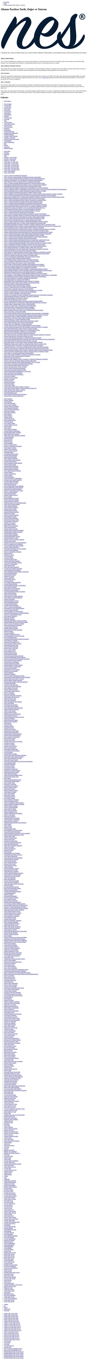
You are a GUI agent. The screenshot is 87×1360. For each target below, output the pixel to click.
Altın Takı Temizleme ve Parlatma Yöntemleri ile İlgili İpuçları (20, 278)
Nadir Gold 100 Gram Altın (11, 1321)
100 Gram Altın (8, 127)
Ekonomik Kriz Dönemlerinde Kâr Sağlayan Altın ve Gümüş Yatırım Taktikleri (25, 184)
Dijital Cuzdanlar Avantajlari (11, 1001)
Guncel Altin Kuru (9, 1009)
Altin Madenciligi (9, 1060)
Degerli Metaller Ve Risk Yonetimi (13, 665)
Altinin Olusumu (8, 867)
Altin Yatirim (7, 723)
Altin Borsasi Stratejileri (10, 1082)
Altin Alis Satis (8, 1214)
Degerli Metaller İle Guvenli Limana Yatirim (16, 622)
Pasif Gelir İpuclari (9, 1044)
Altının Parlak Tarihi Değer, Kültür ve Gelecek (16, 386)
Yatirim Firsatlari (8, 631)
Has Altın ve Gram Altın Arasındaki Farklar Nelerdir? (18, 364)
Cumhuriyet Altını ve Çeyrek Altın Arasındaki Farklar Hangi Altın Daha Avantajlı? (26, 347)
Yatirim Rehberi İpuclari (10, 510)
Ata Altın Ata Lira (9, 1345)
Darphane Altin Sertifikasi (11, 1119)
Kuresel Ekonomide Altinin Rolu (13, 952)
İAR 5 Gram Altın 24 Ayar (11, 1333)
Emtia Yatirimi (8, 936)
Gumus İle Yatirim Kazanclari (12, 948)
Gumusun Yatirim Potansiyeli (12, 634)
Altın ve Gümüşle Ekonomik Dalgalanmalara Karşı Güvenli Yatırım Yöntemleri (25, 204)
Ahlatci (6, 1304)
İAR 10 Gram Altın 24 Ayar (11, 1335)
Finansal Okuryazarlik (10, 464)
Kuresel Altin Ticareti (10, 864)
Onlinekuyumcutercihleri (10, 890)
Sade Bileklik (7, 1231)
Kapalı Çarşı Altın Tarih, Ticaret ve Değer (15, 367)
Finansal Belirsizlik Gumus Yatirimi (13, 487)
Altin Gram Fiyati (9, 1209)
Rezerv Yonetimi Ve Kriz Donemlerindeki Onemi (17, 972)
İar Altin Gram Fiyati (9, 1193)
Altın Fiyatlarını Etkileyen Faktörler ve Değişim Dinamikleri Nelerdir (22, 337)
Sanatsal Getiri (8, 827)
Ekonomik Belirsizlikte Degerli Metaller (14, 657)
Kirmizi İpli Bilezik (9, 1240)
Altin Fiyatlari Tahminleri (11, 983)
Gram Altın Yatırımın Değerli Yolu (13, 391)
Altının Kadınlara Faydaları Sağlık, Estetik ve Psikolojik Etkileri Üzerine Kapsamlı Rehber (28, 350)
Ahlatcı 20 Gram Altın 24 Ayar (12, 1327)
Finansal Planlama (9, 477)
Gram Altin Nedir (9, 1139)
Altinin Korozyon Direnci (11, 821)
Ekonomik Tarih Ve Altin (11, 870)
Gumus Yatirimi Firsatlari (11, 627)
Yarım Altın (7, 113)
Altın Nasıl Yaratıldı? (9, 376)
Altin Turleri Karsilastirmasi (11, 1038)
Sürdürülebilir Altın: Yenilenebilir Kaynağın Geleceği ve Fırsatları (21, 281)
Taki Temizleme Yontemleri (11, 799)
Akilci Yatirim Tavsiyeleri (11, 688)
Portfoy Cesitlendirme (10, 473)
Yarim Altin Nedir (9, 1165)
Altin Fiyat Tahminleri (10, 1021)
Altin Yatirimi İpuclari (10, 1024)
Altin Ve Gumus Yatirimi (10, 492)
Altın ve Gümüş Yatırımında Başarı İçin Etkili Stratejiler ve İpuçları (22, 210)
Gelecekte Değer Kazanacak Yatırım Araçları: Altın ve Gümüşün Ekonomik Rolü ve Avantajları (29, 229)
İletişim (6, 145)
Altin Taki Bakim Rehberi (11, 844)
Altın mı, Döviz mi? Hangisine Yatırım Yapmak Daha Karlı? (20, 360)
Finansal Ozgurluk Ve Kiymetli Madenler (15, 542)
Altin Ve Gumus (8, 1135)
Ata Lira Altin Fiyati (9, 1203)
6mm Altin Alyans (9, 1258)
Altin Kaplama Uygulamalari (12, 819)
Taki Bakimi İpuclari (9, 796)
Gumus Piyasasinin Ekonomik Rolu (13, 656)
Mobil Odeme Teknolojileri (11, 1008)
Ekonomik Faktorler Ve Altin (12, 1073)
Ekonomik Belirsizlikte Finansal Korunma (15, 620)
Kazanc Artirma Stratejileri (11, 934)
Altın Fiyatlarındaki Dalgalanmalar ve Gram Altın (17, 371)
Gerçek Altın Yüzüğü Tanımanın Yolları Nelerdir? (17, 258)
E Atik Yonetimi (8, 752)
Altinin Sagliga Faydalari (11, 806)
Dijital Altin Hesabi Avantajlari (12, 926)
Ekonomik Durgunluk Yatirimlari (13, 625)
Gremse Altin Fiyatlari (10, 1217)
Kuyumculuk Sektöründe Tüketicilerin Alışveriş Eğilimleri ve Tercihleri (23, 290)
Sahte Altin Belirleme (10, 879)
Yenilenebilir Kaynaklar (10, 754)
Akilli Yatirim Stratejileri (10, 773)
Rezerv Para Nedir (9, 975)
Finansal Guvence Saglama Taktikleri (14, 539)
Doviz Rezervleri (8, 981)
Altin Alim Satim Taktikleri (11, 1079)
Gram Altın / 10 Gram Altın (11, 165)
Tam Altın (6, 119)
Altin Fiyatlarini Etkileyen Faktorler (13, 873)
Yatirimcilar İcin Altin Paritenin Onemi (14, 959)
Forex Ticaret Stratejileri (10, 968)
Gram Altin (7, 1125)
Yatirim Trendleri (8, 894)
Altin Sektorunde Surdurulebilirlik (13, 858)
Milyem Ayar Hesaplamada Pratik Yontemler (16, 908)
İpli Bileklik (7, 1225)
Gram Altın (7, 110)
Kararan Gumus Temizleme (11, 406)
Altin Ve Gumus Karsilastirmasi (12, 607)
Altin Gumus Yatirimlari (10, 616)
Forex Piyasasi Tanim (10, 963)
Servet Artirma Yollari (10, 649)
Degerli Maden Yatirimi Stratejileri (13, 532)
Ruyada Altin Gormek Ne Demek (13, 741)
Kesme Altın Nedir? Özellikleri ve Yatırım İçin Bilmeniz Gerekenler (22, 354)
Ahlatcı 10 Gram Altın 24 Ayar (12, 1325)
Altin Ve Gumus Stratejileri (11, 515)
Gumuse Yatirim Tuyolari (11, 529)
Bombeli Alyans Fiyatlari (11, 1265)
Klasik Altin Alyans (9, 1254)
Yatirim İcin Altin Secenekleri (12, 1020)
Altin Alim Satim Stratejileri (11, 567)
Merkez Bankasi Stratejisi (11, 790)
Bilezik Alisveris (8, 1242)
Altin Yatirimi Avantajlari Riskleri (13, 597)
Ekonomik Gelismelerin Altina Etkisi (14, 988)
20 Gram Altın (8, 122)
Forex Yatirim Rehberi (10, 966)
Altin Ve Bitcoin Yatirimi (10, 1128)
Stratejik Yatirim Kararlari (11, 628)
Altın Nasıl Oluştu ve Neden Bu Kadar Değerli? (17, 284)
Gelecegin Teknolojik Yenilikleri (12, 695)
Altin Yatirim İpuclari (9, 579)
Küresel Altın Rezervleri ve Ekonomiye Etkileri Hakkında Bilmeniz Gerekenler (25, 302)
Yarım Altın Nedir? (9, 383)
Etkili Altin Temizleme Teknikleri (13, 845)
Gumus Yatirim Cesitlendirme (12, 431)
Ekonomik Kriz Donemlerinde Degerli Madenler (17, 677)
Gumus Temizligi (8, 400)
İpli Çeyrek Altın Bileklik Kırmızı (13, 1348)
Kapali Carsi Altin (9, 1130)
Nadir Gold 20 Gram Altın (11, 1318)
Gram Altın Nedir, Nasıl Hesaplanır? (14, 374)
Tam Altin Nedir (8, 1156)
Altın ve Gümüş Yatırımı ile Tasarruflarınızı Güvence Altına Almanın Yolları (24, 217)
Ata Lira (6, 1148)
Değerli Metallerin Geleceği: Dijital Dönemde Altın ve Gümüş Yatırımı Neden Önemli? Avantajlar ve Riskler (33, 194)
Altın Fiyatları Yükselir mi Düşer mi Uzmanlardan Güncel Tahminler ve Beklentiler (26, 313)
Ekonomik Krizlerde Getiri (11, 776)
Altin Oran (7, 1144)
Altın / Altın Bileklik (9, 171)
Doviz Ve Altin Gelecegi (10, 451)
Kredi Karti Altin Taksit (10, 1118)
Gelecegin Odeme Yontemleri (12, 1003)
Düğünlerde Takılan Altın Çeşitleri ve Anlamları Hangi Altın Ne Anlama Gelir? (25, 344)
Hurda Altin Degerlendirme (11, 1011)
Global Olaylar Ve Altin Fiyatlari (13, 1075)
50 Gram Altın (8, 125)
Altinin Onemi (8, 1067)
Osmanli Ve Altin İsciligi (10, 841)
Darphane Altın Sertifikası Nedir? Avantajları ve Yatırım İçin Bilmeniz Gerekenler (26, 359)
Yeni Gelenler (7, 104)
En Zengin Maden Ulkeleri (11, 1058)
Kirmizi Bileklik (8, 1228)
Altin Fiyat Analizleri (9, 1023)
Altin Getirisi (7, 428)
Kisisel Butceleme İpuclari (11, 469)
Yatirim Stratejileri (9, 437)
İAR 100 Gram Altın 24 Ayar (12, 1339)
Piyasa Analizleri (8, 1064)
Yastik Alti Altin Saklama (11, 1096)
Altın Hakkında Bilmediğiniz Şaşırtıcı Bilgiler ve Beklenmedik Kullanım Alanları (26, 269)
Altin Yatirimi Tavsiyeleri (11, 1017)
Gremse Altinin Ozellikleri (11, 1161)
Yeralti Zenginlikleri (9, 718)
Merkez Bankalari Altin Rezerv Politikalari (15, 940)
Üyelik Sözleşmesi (9, 131)
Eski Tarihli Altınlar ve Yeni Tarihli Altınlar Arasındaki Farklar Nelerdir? (23, 342)
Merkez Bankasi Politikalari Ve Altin (14, 835)
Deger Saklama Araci (10, 651)
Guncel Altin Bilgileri (10, 1030)
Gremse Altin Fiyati (9, 1162)
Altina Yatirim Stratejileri (10, 458)
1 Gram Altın (7, 105)
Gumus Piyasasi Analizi (10, 559)
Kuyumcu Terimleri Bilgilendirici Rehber (15, 907)
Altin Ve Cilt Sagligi (9, 815)
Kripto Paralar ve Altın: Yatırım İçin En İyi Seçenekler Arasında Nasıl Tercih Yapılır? (26, 253)
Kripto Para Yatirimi (9, 513)
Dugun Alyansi (8, 1269)
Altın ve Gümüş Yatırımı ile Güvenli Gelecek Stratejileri (19, 212)
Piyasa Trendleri (8, 443)
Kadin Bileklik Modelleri (11, 1235)
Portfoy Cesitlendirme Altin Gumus (13, 490)
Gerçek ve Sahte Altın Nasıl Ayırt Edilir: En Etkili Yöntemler (20, 287)
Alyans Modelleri (8, 1260)
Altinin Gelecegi (8, 1171)
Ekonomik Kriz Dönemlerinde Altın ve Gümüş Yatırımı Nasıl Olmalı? (22, 220)
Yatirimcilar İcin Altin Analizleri (12, 954)
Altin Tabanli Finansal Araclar (12, 911)
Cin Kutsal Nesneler (9, 767)
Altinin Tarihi (7, 1173)
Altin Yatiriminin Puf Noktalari (12, 570)
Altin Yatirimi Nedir (9, 565)
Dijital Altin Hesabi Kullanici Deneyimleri (15, 931)
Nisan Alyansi (8, 1271)
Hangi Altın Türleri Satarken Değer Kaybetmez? (17, 356)
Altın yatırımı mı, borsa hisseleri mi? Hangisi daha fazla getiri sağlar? (22, 177)
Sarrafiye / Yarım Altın (10, 159)
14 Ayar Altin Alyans (9, 1278)
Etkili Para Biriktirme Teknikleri (12, 920)
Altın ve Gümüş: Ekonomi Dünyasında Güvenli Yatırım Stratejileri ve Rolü (24, 218)
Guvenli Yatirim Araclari (10, 425)
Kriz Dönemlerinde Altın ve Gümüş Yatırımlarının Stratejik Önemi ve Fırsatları (25, 191)
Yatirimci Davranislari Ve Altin (12, 1078)
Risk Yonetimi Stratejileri (10, 1049)
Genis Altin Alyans (9, 1301)
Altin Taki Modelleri (9, 1243)
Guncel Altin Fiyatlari (10, 1211)
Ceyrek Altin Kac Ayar (10, 1170)
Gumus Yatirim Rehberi (10, 668)
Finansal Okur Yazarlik (10, 509)
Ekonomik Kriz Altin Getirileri (12, 460)
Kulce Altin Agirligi (9, 1026)
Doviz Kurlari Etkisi (9, 783)
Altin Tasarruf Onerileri (10, 594)
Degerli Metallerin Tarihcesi (11, 868)
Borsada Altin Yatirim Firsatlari (12, 1040)
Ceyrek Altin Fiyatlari (10, 1194)
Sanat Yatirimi (8, 825)
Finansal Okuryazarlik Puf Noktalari (14, 530)
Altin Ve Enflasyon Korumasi (12, 914)
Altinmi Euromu (8, 1122)
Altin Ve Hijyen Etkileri (10, 810)
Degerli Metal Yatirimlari (10, 455)
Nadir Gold (7, 1309)
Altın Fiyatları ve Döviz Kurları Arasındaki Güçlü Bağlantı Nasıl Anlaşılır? (24, 264)
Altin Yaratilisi (8, 1142)
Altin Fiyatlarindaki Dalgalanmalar (13, 1076)
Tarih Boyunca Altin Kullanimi (12, 714)
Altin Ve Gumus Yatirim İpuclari (12, 614)
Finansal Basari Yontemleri (11, 732)
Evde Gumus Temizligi (10, 405)
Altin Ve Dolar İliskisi (10, 960)
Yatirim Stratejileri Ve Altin (11, 951)
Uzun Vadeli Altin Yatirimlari (12, 955)
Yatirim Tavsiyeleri (9, 576)
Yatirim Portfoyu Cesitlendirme (12, 666)
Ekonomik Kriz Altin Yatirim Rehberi (14, 608)
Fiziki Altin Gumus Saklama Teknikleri (14, 435)
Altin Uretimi (7, 1070)
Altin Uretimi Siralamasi (10, 862)
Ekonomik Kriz (8, 553)
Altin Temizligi (8, 399)
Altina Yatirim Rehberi (10, 593)
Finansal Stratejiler (9, 578)
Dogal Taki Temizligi (9, 412)
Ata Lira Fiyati (8, 1208)
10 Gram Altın (8, 117)
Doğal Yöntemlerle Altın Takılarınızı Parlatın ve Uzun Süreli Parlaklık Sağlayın (25, 246)
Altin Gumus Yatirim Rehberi (12, 691)
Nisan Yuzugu (8, 1280)
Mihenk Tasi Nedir (9, 1150)
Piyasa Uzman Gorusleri (10, 985)
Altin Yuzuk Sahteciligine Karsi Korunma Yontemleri (18, 761)
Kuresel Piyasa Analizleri (11, 671)
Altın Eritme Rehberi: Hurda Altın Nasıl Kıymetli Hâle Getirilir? (21, 321)
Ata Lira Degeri (8, 1205)
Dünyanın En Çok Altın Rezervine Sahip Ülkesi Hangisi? (19, 333)
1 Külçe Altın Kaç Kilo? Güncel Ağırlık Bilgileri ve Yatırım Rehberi (22, 325)
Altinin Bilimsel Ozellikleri (11, 871)
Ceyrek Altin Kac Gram (10, 1104)
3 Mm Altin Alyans (9, 1291)
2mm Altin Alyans (9, 1274)
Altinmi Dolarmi (8, 1121)
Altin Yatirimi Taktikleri (10, 587)
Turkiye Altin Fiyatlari (10, 1213)
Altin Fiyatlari (8, 1138)
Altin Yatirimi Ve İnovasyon (11, 697)
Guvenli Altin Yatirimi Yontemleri (13, 568)
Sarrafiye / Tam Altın (9, 160)
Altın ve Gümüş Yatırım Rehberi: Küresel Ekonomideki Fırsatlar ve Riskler (24, 235)
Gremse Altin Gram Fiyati (11, 1219)
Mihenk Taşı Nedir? (9, 379)
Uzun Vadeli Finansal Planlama (12, 470)
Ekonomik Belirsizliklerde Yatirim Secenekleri (16, 639)
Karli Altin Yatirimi (9, 1032)
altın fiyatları (46, 77)
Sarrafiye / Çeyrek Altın (10, 157)
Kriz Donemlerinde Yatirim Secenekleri (14, 591)
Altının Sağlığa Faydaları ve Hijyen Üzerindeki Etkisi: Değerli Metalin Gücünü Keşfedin (28, 270)
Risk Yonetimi (8, 851)
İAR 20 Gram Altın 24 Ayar (11, 1336)
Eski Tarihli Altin (8, 1092)
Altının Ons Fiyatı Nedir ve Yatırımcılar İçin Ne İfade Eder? (20, 305)
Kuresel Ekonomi (9, 1000)
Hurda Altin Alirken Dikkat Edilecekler (14, 1086)
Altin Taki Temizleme (10, 700)
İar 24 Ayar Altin (8, 1191)
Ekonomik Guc (8, 440)
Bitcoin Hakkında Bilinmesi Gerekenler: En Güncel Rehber (20, 331)
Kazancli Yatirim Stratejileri (11, 512)
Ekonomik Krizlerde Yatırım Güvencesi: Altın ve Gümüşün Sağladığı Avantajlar (25, 206)
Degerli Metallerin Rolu (10, 637)
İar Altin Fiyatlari (8, 1190)
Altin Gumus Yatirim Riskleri (12, 504)
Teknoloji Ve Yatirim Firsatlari (12, 770)
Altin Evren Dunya (9, 1145)
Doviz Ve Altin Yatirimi (10, 444)
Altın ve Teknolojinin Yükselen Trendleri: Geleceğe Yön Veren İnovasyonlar (24, 244)
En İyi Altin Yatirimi (9, 1035)
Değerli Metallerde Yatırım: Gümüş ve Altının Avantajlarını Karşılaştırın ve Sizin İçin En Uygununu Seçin (32, 226)
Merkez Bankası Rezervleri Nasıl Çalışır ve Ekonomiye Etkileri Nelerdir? (23, 310)
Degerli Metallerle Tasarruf (11, 600)
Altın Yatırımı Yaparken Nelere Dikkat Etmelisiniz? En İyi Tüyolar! (22, 362)
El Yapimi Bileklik (9, 1232)
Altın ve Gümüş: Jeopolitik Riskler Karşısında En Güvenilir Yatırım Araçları (24, 183)
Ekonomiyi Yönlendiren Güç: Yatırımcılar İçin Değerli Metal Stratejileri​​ (23, 180)
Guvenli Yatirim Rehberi (10, 584)
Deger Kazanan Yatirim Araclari (12, 643)
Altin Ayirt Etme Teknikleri (11, 882)
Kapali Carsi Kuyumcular (11, 1131)
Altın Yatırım (7, 101)
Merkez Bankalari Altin (10, 787)
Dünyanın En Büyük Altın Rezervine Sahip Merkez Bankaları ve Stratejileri (24, 266)
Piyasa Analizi (8, 496)
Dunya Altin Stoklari (9, 1056)
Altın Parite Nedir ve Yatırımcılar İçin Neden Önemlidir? (19, 307)
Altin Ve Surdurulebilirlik (11, 807)
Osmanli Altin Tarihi (9, 836)
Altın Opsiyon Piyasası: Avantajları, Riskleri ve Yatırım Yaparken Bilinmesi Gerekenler (27, 334)
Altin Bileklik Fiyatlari (10, 1229)
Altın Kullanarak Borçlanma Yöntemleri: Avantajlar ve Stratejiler (21, 296)
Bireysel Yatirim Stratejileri (11, 467)
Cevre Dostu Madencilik (10, 856)
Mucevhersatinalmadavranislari (12, 888)
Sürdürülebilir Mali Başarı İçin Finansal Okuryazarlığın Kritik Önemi (22, 186)
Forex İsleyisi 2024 (9, 965)
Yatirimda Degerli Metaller (11, 590)
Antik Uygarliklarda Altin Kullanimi (14, 802)
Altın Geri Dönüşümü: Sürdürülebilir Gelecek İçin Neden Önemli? (22, 256)
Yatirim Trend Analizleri (10, 449)
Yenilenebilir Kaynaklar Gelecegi (13, 854)
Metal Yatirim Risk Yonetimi (11, 434)
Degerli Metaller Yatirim (10, 654)
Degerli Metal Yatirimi (10, 574)
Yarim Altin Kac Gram (10, 1105)
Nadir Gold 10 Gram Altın (11, 1316)
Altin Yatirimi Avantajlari (10, 640)
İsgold (5, 1307)
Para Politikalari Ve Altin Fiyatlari (13, 830)
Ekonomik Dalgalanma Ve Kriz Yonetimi (15, 548)
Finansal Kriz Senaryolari (11, 900)
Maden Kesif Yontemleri (10, 721)
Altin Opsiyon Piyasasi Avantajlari (13, 1061)
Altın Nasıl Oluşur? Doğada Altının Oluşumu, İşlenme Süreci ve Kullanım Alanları (26, 351)
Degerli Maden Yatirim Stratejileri (13, 680)
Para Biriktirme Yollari (10, 917)
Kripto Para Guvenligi (10, 1004)
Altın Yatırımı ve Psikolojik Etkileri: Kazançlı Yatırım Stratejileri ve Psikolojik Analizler (27, 252)
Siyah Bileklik (8, 1248)
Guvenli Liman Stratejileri (11, 685)
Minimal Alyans (8, 1288)
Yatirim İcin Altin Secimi (10, 1027)
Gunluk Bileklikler (9, 1245)
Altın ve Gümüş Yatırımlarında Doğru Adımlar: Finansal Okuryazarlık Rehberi (25, 200)
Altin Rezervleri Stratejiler (11, 786)
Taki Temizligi (8, 402)
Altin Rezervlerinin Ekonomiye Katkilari (15, 971)
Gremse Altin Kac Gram (10, 1110)
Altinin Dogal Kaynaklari (11, 720)
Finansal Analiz (8, 441)
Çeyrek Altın (7, 107)
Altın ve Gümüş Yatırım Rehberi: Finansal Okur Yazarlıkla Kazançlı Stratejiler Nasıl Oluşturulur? (30, 195)
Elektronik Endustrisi (9, 816)
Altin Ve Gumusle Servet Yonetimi (13, 544)
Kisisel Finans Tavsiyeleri (11, 648)
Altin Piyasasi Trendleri (10, 991)
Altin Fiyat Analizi (9, 847)
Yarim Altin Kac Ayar (10, 1167)
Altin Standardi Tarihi (10, 828)
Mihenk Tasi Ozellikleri (10, 1151)
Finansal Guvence (9, 726)
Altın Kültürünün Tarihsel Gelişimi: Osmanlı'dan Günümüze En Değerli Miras (25, 276)
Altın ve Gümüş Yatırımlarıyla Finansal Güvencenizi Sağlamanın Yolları (23, 201)
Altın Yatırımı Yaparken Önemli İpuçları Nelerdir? (17, 285)
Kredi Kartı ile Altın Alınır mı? (12, 357)
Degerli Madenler (9, 672)
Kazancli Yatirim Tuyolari (11, 483)
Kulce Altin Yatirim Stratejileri (12, 1043)
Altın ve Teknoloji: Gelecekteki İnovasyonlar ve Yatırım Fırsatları (21, 261)
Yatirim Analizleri (9, 1037)
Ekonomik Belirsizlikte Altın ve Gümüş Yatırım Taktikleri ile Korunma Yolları (25, 223)
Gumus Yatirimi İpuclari (10, 573)
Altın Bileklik (7, 114)
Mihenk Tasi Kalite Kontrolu (12, 1153)
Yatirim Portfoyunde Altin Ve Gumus (14, 679)
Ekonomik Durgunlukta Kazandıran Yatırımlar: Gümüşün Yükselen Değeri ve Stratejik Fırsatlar (29, 224)
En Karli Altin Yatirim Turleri (12, 1018)
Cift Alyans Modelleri (10, 1266)
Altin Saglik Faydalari (10, 809)
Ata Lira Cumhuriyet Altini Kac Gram (14, 1108)
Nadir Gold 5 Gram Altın (11, 1315)
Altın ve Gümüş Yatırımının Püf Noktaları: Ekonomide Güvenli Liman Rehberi (25, 214)
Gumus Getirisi (8, 475)
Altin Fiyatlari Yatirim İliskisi (12, 781)
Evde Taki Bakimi (9, 703)
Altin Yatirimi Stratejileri (10, 506)
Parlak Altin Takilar (9, 795)
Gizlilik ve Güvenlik (9, 137)
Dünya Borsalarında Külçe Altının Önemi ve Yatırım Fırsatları (20, 328)
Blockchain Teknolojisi (10, 1052)
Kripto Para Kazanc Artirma (11, 519)
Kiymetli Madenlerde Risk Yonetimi (13, 545)
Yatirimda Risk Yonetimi (10, 533)
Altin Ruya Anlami (9, 743)
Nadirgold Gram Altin (10, 1180)
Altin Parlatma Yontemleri (11, 408)
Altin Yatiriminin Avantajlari (11, 916)
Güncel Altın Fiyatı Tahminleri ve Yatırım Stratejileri (18, 324)
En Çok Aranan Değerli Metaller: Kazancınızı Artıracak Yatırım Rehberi (23, 301)
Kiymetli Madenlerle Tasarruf (12, 536)
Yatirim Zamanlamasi (9, 848)
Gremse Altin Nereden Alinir (12, 1222)
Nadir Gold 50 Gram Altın (11, 1319)
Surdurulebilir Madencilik (11, 749)
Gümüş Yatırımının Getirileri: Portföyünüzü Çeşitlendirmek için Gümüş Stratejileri (26, 188)
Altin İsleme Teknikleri (10, 1015)
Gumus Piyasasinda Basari (11, 946)
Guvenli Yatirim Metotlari (11, 518)
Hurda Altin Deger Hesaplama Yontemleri (15, 1090)
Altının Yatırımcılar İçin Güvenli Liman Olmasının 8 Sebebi (20, 250)
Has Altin (6, 1124)
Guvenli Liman (8, 724)
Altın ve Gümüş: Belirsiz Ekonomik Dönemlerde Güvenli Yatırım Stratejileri (24, 241)
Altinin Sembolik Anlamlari (11, 709)
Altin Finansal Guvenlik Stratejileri (13, 596)
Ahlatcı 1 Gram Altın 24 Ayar (12, 1322)
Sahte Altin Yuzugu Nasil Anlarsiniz (13, 757)
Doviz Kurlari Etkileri (10, 493)
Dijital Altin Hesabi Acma (11, 925)
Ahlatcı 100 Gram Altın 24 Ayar (12, 1330)
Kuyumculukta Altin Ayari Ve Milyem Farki (16, 905)
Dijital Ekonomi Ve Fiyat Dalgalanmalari (15, 503)
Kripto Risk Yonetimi (9, 738)
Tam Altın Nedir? (8, 380)
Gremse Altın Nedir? (9, 382)
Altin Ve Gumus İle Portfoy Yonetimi (14, 623)
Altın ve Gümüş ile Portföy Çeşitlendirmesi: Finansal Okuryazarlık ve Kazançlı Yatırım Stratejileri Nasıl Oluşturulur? (35, 189)
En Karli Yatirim (8, 421)
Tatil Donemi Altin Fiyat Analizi (12, 994)
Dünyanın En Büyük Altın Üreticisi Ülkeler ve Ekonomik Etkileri (21, 282)
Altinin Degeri (8, 1174)
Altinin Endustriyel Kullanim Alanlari (14, 804)
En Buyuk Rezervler (9, 789)
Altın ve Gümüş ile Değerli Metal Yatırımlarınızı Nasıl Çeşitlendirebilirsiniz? (24, 178)
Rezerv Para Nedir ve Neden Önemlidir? (15, 311)
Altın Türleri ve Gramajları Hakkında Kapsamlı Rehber (19, 353)
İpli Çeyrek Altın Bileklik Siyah (12, 1350)
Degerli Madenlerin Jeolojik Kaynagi (14, 717)
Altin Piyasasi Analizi (10, 729)
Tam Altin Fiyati (8, 1200)
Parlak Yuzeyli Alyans (10, 1286)
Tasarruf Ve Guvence (9, 522)
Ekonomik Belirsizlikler (10, 457)
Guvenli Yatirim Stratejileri (11, 605)
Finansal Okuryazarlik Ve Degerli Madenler (16, 682)
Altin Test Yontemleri (9, 877)
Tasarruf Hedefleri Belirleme (11, 923)
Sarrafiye (6, 116)
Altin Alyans (7, 1251)
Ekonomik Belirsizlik (9, 683)
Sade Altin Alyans (9, 1283)
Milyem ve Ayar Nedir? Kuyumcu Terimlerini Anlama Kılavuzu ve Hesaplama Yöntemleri (28, 295)
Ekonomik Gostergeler (10, 784)
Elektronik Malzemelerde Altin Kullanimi (15, 822)
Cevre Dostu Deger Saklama (11, 750)
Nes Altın (6, 2)
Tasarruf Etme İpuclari (10, 919)
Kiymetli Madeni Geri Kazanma (12, 1014)
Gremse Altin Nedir (9, 1220)
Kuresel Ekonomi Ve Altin (11, 1041)
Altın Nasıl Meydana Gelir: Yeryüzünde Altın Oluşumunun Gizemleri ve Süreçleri (26, 249)
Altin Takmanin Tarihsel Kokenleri (13, 708)
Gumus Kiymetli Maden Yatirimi (13, 562)
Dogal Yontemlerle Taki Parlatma (13, 701)
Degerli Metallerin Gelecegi (11, 498)
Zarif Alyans (7, 1281)
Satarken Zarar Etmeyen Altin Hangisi (14, 1115)
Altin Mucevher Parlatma (11, 705)
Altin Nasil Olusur (9, 1102)
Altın (5, 121)
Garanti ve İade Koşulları (11, 136)
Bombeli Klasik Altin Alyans (12, 1272)
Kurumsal (6, 128)
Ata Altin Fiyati (8, 1206)
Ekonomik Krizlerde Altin (11, 645)
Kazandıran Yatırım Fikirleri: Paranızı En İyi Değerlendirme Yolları (22, 330)
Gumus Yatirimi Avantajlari (11, 501)
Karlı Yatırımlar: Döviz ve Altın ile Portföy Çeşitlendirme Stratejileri (22, 181)
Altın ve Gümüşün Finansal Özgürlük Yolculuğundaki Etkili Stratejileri (23, 203)
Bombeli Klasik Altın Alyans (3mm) (13, 1354)
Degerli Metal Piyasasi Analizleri (13, 660)
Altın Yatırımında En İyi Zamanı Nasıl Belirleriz (17, 279)
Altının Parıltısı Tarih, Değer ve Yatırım (14, 390)
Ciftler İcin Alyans (9, 1289)
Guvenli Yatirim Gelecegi (11, 689)
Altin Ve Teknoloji (9, 692)
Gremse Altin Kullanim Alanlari (12, 1164)
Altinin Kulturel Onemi (10, 712)
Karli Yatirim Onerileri (10, 447)
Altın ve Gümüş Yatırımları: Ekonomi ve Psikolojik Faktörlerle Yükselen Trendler (26, 221)
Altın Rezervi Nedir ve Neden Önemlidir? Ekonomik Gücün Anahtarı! (23, 316)
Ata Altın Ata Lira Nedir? (11, 377)
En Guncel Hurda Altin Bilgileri (12, 1089)
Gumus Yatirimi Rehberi (10, 604)
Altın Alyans (7, 108)
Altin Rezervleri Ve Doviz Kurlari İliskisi (15, 942)
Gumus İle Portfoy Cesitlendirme (13, 478)
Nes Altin (6, 1310)
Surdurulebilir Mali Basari (11, 466)
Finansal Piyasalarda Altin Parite (12, 962)
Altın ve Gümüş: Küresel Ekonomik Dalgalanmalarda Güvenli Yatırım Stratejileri (25, 237)
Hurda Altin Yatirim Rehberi (11, 1087)
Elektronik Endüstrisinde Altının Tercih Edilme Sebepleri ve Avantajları (23, 272)
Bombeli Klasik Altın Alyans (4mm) (13, 1356)
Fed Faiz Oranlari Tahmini (11, 897)
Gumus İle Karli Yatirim (10, 945)
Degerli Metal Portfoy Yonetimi (12, 432)
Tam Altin (6, 1154)
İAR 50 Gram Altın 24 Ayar (11, 1338)
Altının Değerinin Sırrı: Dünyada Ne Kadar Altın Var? (18, 336)
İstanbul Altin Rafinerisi (10, 1187)
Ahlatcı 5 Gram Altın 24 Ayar (12, 1324)
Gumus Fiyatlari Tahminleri (11, 547)
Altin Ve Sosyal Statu (10, 711)
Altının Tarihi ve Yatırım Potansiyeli (13, 396)
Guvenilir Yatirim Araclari (11, 454)
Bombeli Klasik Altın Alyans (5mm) (13, 1358)
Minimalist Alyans (9, 1294)
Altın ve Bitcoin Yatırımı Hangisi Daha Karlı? (16, 365)
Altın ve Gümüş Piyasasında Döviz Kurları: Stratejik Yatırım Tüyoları (22, 192)
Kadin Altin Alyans (9, 1257)
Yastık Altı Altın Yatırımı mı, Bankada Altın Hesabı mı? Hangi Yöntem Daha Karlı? (26, 348)
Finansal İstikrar (8, 997)
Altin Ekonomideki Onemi (11, 602)
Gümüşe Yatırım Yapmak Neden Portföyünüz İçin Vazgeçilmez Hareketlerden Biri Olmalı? (28, 232)
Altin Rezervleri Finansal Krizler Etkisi (14, 939)
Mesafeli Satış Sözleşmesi (11, 133)
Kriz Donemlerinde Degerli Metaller (14, 486)
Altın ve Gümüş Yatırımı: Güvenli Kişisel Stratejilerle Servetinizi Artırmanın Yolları (26, 230)
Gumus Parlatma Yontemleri (11, 409)
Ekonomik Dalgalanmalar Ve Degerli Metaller (16, 613)
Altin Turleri (7, 1159)
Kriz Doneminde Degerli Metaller (13, 463)
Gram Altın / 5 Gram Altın (11, 163)
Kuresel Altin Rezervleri (10, 1069)
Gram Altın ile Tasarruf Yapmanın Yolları (15, 370)
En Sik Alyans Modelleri (10, 1268)
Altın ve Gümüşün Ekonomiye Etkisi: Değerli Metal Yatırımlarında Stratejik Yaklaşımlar (27, 233)
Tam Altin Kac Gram (9, 1107)
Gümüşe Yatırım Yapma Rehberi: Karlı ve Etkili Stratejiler (19, 304)
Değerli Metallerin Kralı (10, 393)
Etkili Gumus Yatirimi (10, 943)
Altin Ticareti (7, 824)
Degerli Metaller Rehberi (10, 933)
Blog (5, 3)
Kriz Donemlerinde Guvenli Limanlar (14, 636)
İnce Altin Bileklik (9, 1237)
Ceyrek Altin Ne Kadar (10, 1196)
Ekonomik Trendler (9, 617)
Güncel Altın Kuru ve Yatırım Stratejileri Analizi (17, 319)
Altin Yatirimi (7, 414)
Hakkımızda (7, 130)
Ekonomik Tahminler (9, 674)
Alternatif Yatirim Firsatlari (11, 859)
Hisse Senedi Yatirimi (10, 420)
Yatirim (6, 1176)
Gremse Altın (7, 1347)
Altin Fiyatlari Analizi (10, 541)
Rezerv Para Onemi (9, 977)
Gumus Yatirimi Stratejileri (11, 610)
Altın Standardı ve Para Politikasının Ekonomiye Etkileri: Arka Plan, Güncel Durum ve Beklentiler (30, 275)
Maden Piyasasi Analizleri (11, 526)
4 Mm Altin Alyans (9, 1297)
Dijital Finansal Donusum (11, 1006)
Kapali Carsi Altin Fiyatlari (11, 1133)
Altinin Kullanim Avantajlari (11, 818)
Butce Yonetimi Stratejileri (11, 922)
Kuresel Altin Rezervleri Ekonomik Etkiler (15, 937)
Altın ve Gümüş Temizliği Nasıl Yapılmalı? (15, 175)
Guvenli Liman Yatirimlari (11, 550)
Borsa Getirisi (7, 426)
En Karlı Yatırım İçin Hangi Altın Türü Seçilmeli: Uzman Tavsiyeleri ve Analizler (26, 327)
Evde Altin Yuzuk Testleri (11, 760)
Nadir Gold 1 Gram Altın (11, 1313)
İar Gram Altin (8, 1188)
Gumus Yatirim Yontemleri (11, 646)
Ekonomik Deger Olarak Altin (12, 1072)
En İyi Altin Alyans (9, 1261)
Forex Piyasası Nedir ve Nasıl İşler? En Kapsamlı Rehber (19, 308)
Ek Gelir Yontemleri (9, 1047)
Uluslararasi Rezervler (10, 980)
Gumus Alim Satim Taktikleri (12, 561)
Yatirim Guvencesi (9, 555)
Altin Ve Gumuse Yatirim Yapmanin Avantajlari (16, 659)
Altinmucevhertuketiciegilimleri (12, 891)
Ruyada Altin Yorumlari (10, 746)
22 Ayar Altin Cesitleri (10, 1095)
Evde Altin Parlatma (9, 798)
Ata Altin (6, 1147)
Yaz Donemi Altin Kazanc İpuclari (13, 995)
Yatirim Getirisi (8, 417)
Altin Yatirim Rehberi (10, 524)
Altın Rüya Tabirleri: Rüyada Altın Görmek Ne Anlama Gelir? (21, 255)
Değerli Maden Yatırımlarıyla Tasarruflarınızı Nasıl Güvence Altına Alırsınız (24, 198)
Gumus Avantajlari (9, 633)
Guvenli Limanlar (9, 558)
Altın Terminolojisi (9, 142)
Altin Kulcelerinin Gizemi (11, 801)
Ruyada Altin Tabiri (9, 740)
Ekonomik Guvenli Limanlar (12, 669)
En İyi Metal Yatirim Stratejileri (12, 582)
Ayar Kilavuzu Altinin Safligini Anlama (14, 903)
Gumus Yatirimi (8, 472)
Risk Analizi (7, 778)
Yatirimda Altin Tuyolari (10, 1081)
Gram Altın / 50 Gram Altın (11, 168)
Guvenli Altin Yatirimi (10, 1084)
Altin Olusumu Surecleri (10, 715)
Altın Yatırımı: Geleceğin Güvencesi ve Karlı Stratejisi (18, 289)
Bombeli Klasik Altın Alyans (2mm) (13, 1353)
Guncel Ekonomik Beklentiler (12, 832)
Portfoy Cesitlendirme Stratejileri (13, 446)
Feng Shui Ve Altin (9, 766)
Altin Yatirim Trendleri (10, 792)
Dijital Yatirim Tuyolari (10, 516)
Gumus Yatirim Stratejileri (11, 535)
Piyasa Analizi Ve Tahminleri (12, 737)
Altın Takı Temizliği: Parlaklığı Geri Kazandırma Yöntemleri (20, 267)
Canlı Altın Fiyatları (9, 124)
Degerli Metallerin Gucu (10, 812)
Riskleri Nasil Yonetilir (10, 1063)
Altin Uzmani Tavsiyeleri (11, 1034)
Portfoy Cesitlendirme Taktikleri (12, 552)
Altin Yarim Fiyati (9, 1216)
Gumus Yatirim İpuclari (10, 461)
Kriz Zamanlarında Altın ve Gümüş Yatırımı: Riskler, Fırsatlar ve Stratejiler (24, 227)
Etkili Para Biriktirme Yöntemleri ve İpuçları (16, 298)
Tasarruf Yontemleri (9, 599)
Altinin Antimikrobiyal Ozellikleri (13, 813)
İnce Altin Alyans (8, 1275)
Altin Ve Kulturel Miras (10, 838)
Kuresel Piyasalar (8, 850)
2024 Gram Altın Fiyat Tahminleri (13, 373)
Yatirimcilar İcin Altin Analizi (12, 876)
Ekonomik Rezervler (9, 978)
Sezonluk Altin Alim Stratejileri (12, 992)
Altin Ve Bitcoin (8, 1127)
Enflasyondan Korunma (10, 653)
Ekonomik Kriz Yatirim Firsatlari (13, 489)
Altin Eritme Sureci (9, 1012)
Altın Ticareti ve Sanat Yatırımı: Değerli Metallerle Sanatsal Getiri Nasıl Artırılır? (25, 273)
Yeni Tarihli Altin (8, 1093)
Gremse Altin (7, 1157)
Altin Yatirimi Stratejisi (10, 484)
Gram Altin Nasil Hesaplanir (11, 1141)
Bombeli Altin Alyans (10, 1252)
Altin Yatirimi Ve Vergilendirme (12, 874)
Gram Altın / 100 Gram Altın (12, 169)
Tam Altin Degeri (8, 1202)
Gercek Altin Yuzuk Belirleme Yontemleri (15, 755)
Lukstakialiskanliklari (10, 893)
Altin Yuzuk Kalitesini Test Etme (13, 758)
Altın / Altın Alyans (9, 172)
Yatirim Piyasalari (9, 1029)
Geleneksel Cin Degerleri (11, 769)
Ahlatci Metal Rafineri (10, 1182)
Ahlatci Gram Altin (9, 1183)
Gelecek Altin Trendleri (10, 986)
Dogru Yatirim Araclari (10, 1046)
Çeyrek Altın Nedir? (9, 385)
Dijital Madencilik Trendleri (11, 772)
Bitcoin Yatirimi (8, 1050)
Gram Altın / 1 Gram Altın (11, 162)
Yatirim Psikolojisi (9, 727)
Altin (5, 1177)
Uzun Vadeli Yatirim (9, 423)
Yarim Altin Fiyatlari (9, 1197)
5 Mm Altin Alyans (9, 1300)
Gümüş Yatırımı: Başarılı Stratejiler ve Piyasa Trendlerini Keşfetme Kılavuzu (24, 207)
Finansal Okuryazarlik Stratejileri (13, 480)
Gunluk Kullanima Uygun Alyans (13, 1284)
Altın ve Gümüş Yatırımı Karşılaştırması (14, 368)
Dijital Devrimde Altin (10, 698)
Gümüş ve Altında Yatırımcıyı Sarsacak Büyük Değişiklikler (20, 292)
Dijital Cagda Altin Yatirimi (11, 500)
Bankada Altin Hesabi (10, 1098)
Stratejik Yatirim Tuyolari (11, 495)
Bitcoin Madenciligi (9, 1053)
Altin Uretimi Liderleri (10, 861)
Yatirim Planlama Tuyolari (11, 538)
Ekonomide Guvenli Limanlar (12, 588)
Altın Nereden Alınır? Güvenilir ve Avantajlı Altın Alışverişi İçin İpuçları (23, 345)
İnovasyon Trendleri (9, 694)
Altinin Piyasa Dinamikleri (11, 949)
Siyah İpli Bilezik (8, 1249)
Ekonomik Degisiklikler (10, 896)
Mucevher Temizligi (9, 411)
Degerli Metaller (8, 438)
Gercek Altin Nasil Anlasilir (11, 881)
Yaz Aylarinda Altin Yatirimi (11, 989)
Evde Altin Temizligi (9, 403)
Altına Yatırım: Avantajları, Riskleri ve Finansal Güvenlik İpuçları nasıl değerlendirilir (27, 215)
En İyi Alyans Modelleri (10, 1298)
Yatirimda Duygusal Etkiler (11, 731)
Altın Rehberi (7, 140)
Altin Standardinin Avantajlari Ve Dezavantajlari (17, 833)
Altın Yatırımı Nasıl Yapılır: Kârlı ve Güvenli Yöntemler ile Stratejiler (22, 209)
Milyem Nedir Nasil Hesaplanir (12, 902)
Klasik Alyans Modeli (10, 1277)
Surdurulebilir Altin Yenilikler (12, 853)
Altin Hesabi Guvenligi (10, 929)
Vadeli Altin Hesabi (9, 1099)
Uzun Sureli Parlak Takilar (11, 706)
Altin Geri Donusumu (10, 747)
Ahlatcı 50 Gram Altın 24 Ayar (12, 1328)
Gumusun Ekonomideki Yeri (11, 642)
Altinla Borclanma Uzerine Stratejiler (14, 910)
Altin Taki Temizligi (9, 793)
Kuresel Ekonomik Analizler (11, 663)
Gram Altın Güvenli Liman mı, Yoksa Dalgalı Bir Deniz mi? (20, 388)
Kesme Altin (7, 1113)
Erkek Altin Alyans (9, 1255)
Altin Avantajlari (8, 556)
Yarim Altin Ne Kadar (10, 1199)
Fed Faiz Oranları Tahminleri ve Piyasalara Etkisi (17, 293)
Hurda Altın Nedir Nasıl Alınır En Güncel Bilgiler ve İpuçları (20, 341)
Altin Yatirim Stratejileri (10, 429)
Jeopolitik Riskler (8, 452)
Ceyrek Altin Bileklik (10, 1226)
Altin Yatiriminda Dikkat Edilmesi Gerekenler (16, 571)
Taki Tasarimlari (8, 1234)
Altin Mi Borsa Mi (9, 418)
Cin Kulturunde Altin (9, 763)
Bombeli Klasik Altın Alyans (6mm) (13, 1351)
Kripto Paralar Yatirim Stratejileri (13, 734)
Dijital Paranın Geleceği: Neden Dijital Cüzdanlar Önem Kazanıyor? (22, 318)
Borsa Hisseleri (8, 415)
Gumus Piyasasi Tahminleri (11, 662)
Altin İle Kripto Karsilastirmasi (12, 735)
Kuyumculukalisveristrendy (11, 887)
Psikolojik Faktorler (9, 619)
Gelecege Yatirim (8, 885)
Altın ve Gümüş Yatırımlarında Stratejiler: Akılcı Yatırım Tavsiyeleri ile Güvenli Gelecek (27, 243)
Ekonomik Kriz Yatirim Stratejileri (13, 630)
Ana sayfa (7, 147)
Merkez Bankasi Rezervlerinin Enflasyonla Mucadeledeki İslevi (21, 974)
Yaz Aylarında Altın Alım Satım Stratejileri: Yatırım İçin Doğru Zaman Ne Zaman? (26, 315)
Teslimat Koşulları (9, 134)
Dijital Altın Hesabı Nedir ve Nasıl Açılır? (15, 299)
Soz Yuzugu (7, 1292)
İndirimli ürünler (8, 148)
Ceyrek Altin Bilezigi (9, 1239)
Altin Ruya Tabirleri (9, 744)
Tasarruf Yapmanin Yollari (11, 1136)
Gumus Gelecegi (8, 581)
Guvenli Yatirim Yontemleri (11, 481)
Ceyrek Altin (7, 1168)
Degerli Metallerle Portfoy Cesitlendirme (15, 585)
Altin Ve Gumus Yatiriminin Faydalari (14, 675)
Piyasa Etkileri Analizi (10, 899)
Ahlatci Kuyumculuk (9, 1185)
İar (5, 1306)
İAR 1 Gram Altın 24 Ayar (11, 1332)
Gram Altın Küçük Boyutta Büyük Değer (15, 394)
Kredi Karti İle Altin (9, 1116)
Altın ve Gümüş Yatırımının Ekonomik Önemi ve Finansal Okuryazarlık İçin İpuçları (26, 240)
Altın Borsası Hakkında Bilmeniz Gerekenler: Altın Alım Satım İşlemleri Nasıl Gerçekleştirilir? (29, 339)
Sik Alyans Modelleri (9, 1295)
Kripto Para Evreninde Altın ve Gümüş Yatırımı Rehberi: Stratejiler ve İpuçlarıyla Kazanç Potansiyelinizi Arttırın (34, 197)
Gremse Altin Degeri (9, 1223)
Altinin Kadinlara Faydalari (11, 1101)
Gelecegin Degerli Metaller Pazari (13, 775)
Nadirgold (7, 1179)
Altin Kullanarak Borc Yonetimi (12, 913)
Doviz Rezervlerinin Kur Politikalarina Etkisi (16, 969)
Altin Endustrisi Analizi (10, 865)
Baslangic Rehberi (9, 1066)
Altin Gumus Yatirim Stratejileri (12, 686)
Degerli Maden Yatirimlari (11, 521)
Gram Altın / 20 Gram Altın (11, 166)
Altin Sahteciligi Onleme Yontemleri (13, 884)
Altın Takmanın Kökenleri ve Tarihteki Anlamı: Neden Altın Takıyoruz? (23, 247)
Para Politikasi (8, 998)
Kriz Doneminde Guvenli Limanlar (13, 611)
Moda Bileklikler (8, 1246)
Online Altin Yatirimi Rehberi (12, 928)
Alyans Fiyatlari (8, 1263)
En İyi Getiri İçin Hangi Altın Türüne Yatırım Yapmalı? (18, 322)
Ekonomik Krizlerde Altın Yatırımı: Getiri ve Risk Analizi (19, 263)
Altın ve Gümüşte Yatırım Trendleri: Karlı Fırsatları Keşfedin (20, 238)
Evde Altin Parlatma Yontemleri (12, 842)
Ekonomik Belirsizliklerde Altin (12, 780)
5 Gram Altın (7, 111)
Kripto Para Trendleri (9, 1055)
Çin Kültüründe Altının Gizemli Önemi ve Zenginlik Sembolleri (21, 259)
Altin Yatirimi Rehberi (10, 527)
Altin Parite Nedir (9, 957)
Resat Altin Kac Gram (10, 1112)
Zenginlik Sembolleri (9, 764)
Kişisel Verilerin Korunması (11, 139)
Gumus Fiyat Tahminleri (10, 564)
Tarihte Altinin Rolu (9, 839)
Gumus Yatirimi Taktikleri (11, 507)
